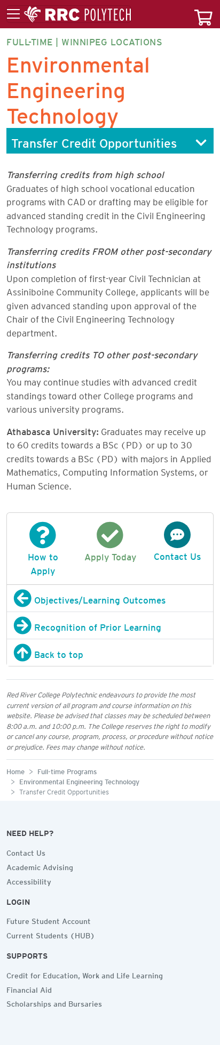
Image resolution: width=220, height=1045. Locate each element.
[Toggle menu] (68, 14)
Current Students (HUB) (50, 934)
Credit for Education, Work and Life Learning (84, 974)
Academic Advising (39, 866)
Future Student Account (48, 919)
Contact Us (25, 851)
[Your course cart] (203, 14)
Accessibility (28, 880)
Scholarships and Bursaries (54, 1002)
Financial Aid (29, 988)
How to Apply (43, 562)
